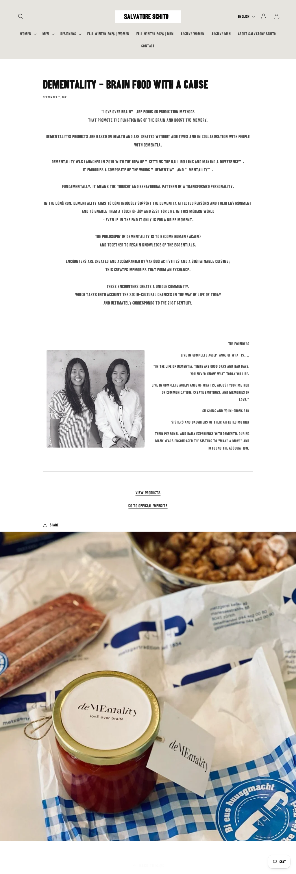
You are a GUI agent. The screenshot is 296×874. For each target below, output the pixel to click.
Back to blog (151, 866)
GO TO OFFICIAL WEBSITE (147, 506)
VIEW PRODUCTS (148, 493)
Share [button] (54, 525)
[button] (20, 16)
